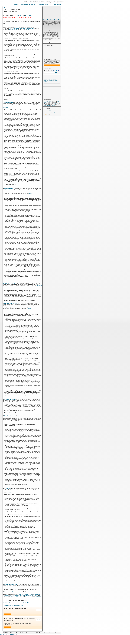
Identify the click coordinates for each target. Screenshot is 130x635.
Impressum (34, 632)
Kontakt (46, 4)
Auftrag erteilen (7, 614)
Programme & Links (58, 4)
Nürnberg (35, 586)
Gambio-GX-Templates (14, 596)
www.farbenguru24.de (54, 42)
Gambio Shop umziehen (47, 82)
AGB (37, 632)
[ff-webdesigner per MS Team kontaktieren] (58, 70)
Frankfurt (14, 586)
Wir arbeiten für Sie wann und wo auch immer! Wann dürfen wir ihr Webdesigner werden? (19, 602)
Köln (11, 586)
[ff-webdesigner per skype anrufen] (56, 70)
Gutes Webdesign (24, 4)
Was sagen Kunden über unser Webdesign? (51, 19)
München (8, 586)
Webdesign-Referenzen (13, 29)
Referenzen (41, 4)
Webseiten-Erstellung (28, 594)
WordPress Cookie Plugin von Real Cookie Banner (9, 634)
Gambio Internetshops (47, 105)
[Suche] (56, 72)
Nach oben (30, 632)
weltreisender (57, 103)
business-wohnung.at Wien (47, 54)
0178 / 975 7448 (28, 15)
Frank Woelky (49, 101)
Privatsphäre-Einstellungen (49, 632)
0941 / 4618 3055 (18, 15)
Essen (21, 586)
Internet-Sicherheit (7, 488)
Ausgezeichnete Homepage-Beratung (11, 303)
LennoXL (22, 29)
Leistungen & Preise (33, 4)
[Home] (6, 3)
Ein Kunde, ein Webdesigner (9, 415)
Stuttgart (17, 586)
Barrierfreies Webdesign (7, 595)
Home (4, 7)
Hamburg (5, 586)
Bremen (23, 586)
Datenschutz (41, 632)
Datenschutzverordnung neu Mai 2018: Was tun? (51, 77)
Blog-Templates (34, 595)
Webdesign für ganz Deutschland (10, 584)
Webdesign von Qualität (9, 591)
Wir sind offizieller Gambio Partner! (49, 110)
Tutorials (51, 4)
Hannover (27, 586)
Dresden (31, 586)
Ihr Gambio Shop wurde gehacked (9, 18)
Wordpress (53, 105)
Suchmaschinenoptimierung (9, 188)
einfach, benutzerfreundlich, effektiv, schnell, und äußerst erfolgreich (22, 28)
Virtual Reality (24, 597)
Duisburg (38, 586)
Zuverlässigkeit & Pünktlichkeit (10, 399)
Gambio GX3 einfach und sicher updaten (50, 79)
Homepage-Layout (20, 594)
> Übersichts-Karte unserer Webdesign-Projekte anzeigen (13, 605)
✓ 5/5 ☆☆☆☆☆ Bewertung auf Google (49, 112)
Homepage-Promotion (27, 595)
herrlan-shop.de (46, 55)
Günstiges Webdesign (8, 102)
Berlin (40, 585)
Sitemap (56, 632)
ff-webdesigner (16, 4)
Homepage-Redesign (37, 594)
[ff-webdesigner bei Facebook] (53, 70)
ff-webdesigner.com (11, 632)
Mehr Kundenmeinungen (10, 286)
